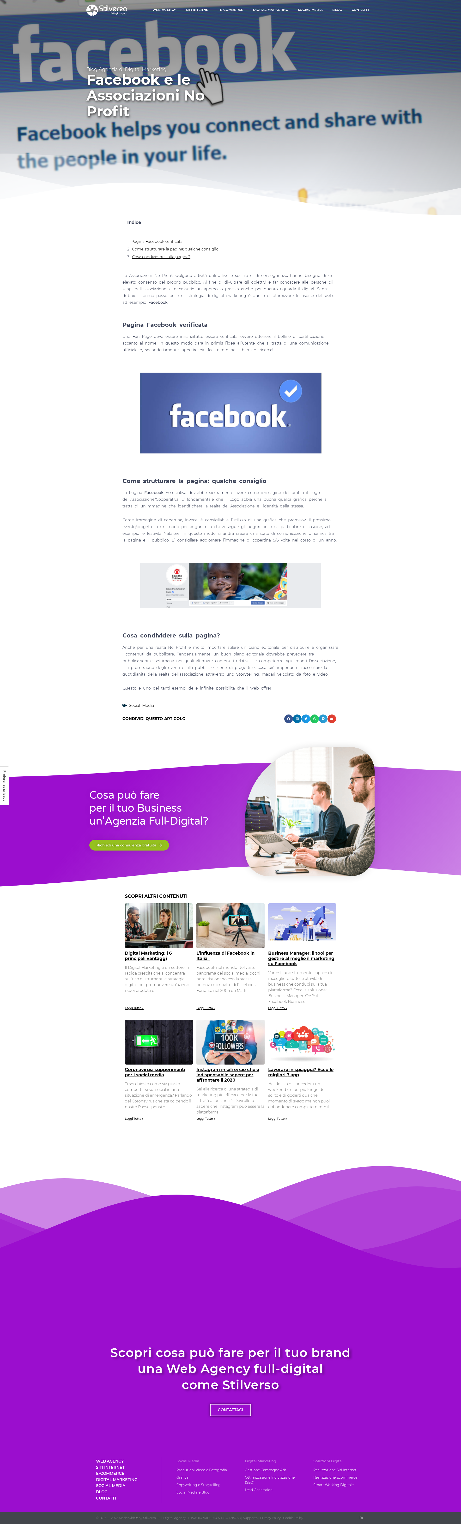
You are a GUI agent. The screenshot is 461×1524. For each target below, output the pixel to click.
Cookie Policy (293, 1518)
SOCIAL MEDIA (310, 10)
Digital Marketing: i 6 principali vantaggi (148, 956)
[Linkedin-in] (361, 1518)
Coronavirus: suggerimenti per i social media (155, 1072)
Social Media (141, 705)
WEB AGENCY (164, 10)
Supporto (250, 1518)
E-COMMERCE (231, 10)
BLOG (337, 10)
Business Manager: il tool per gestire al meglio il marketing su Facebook (301, 958)
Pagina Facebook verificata (156, 241)
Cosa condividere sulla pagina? (161, 257)
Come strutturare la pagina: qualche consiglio (175, 249)
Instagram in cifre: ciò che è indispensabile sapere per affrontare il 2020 (227, 1075)
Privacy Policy (270, 1518)
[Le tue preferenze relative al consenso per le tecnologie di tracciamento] (4, 786)
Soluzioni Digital (328, 1461)
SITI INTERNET (198, 10)
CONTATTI (360, 10)
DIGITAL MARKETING (270, 10)
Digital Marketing (260, 1461)
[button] (288, 718)
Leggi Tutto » (134, 1008)
